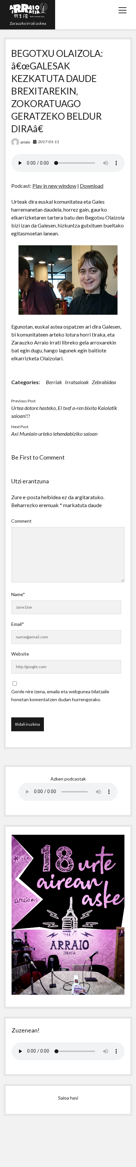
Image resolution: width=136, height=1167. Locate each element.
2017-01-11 (48, 141)
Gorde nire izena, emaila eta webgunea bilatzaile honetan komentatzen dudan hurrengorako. (60, 695)
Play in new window (54, 185)
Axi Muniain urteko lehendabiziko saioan (54, 433)
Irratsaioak (77, 382)
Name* (18, 594)
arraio (25, 142)
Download (91, 185)
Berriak (54, 382)
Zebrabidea (104, 382)
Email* (17, 624)
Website (20, 654)
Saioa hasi (68, 1098)
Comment (21, 521)
